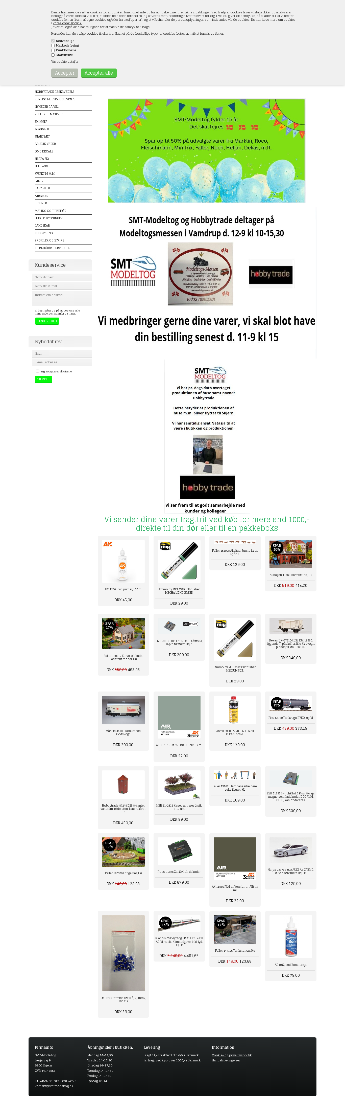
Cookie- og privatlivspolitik (232, 1055)
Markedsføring (67, 45)
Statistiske (64, 55)
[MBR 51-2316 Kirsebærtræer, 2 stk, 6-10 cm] (179, 784)
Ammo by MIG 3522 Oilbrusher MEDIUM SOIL (235, 669)
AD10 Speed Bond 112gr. (291, 964)
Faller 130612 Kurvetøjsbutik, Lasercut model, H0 (123, 657)
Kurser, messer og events (55, 99)
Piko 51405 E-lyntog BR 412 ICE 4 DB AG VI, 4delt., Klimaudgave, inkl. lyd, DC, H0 (179, 941)
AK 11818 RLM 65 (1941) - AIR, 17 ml (179, 745)
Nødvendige (65, 41)
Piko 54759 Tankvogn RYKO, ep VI (290, 717)
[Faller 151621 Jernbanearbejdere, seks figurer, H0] (235, 775)
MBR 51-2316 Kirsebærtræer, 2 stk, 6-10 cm (179, 807)
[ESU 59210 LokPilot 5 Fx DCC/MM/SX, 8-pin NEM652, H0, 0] (179, 626)
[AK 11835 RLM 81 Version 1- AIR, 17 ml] (235, 858)
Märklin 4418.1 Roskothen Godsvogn (123, 732)
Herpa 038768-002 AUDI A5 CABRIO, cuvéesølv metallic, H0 (291, 871)
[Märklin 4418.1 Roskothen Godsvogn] (123, 710)
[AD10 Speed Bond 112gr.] (290, 936)
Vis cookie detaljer (65, 61)
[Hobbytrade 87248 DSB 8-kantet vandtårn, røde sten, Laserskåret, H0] (123, 784)
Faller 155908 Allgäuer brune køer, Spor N (235, 552)
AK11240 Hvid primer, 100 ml (123, 589)
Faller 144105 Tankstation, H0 (235, 950)
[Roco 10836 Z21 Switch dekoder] (179, 851)
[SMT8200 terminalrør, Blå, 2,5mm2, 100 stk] (123, 953)
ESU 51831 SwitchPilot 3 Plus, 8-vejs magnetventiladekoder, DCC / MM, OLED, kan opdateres (291, 797)
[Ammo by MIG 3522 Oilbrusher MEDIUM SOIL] (235, 639)
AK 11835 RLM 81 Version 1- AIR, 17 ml (235, 888)
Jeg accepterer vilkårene (56, 371)
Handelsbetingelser (226, 1060)
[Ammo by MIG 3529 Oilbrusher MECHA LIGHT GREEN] (179, 561)
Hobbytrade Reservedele (55, 91)
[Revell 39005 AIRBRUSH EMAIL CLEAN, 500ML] (235, 710)
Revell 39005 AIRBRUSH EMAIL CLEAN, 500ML (234, 732)
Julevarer (43, 166)
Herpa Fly (42, 158)
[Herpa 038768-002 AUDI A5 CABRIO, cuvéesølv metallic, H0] (290, 850)
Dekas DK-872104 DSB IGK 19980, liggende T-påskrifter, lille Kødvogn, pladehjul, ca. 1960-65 (291, 644)
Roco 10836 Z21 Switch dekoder (179, 871)
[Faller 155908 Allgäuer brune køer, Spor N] (235, 542)
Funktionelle (66, 50)
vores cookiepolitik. (67, 23)
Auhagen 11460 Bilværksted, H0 (291, 574)
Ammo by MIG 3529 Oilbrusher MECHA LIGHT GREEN (179, 591)
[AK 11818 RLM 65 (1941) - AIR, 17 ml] (179, 717)
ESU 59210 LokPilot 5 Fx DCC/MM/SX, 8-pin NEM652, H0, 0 (179, 642)
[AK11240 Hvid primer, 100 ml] (123, 561)
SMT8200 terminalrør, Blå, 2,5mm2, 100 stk (123, 999)
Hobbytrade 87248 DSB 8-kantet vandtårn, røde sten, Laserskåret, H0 (123, 809)
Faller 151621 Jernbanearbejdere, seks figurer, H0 (234, 788)
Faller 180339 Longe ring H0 (123, 873)
